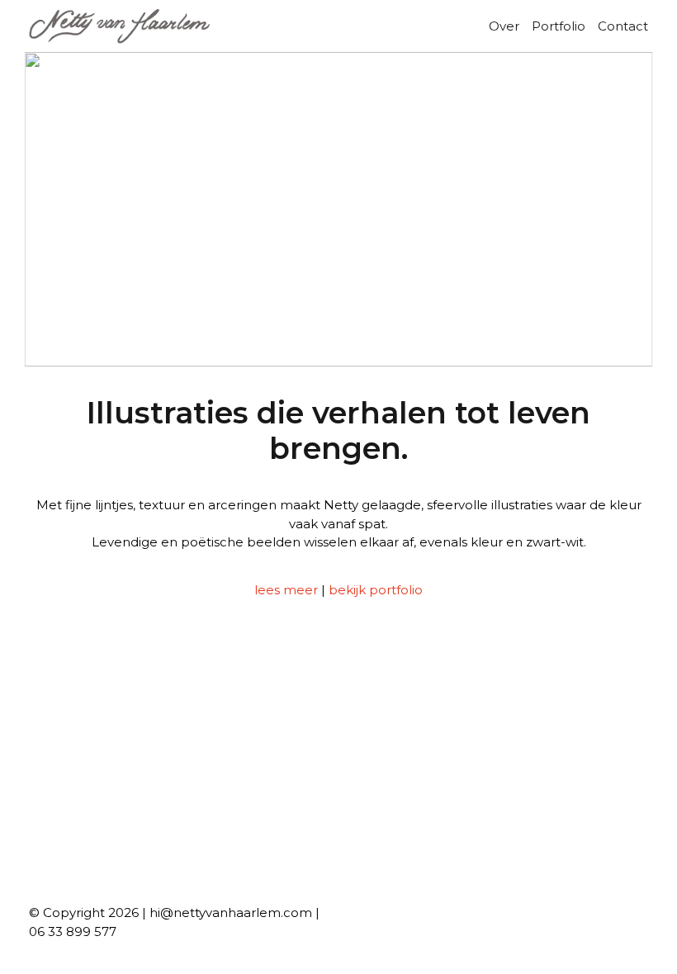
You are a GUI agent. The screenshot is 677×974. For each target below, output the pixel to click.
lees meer (286, 590)
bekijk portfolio (376, 590)
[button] (49, 209)
